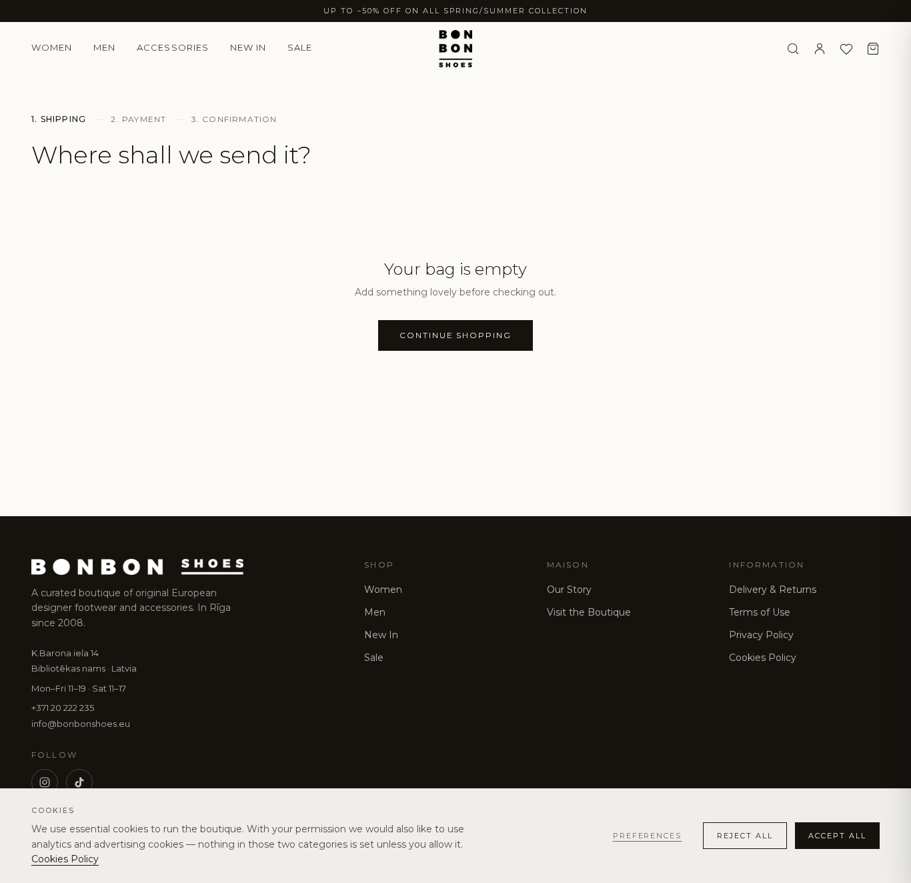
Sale (299, 47)
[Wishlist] (846, 48)
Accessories (172, 47)
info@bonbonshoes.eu (80, 723)
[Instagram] (44, 782)
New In (381, 635)
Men (104, 47)
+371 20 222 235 (62, 707)
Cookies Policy (762, 658)
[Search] (793, 48)
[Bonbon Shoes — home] (455, 48)
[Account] (819, 48)
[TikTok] (79, 782)
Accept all (837, 835)
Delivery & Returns (772, 590)
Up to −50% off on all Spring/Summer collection (455, 10)
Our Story (569, 590)
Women (51, 47)
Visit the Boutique (589, 612)
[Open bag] (873, 48)
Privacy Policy (761, 635)
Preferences (647, 835)
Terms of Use (759, 612)
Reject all (745, 835)
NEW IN (248, 47)
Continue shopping (455, 335)
